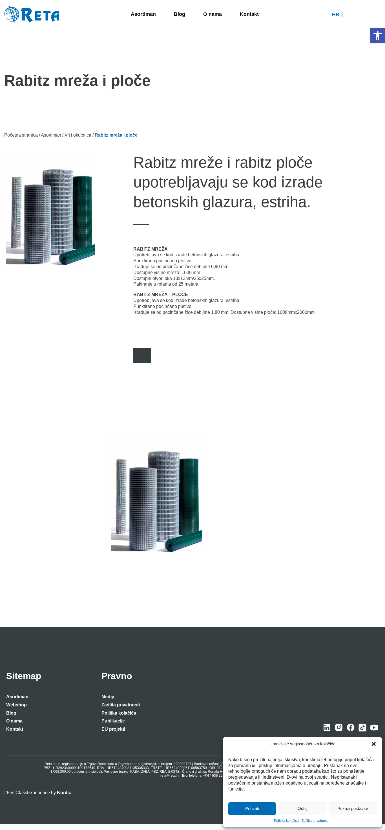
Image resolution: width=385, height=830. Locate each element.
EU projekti (113, 729)
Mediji (107, 696)
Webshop (16, 704)
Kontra (64, 792)
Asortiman (51, 135)
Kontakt (14, 729)
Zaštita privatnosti (315, 821)
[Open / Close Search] (378, 14)
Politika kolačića (286, 821)
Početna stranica (21, 135)
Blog (11, 713)
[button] (377, 35)
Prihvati (252, 808)
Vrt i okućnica (78, 135)
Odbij (302, 808)
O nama (14, 721)
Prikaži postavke (352, 808)
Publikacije (113, 721)
